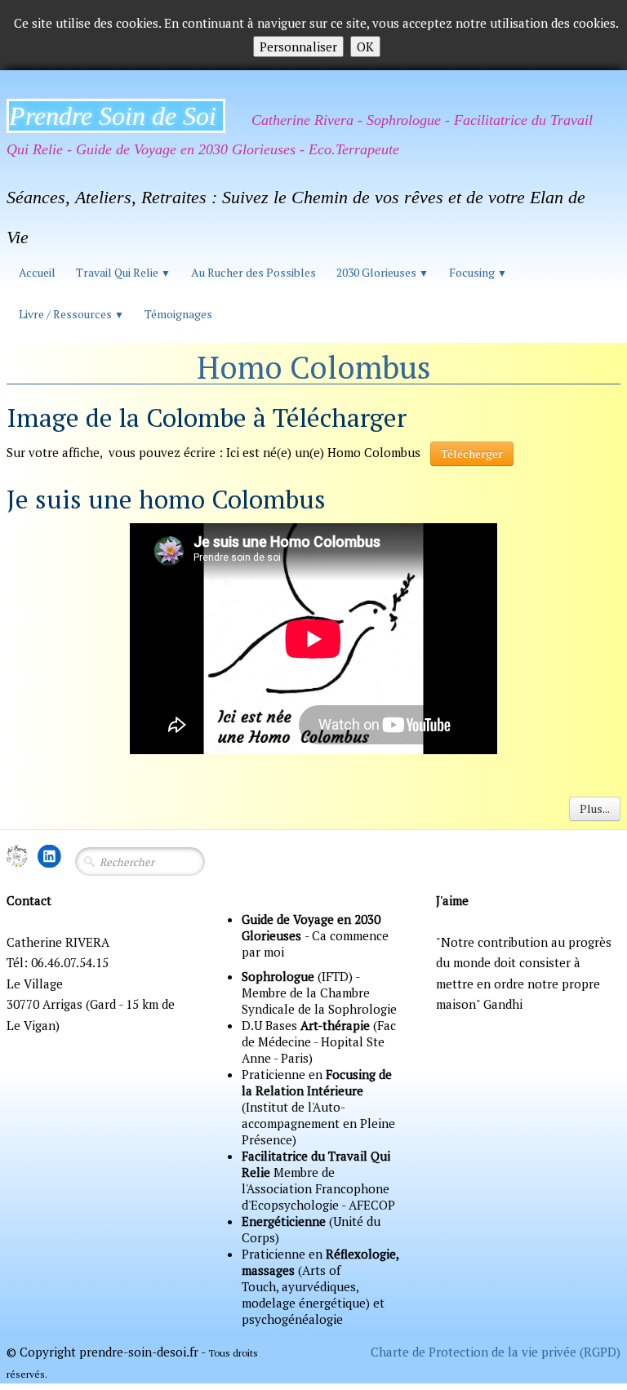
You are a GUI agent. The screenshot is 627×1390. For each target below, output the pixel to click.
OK (365, 46)
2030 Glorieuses (382, 272)
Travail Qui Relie (123, 272)
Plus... (595, 808)
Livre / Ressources (71, 314)
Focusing (478, 272)
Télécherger (472, 453)
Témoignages (178, 314)
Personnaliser (298, 46)
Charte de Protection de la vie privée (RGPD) (495, 1351)
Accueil (37, 272)
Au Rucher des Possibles (253, 272)
